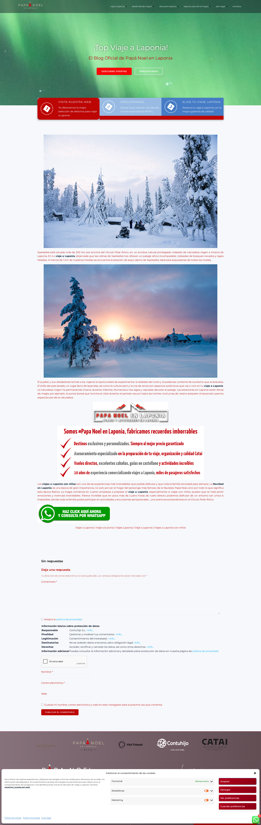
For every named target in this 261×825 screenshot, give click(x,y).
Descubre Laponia (168, 6)
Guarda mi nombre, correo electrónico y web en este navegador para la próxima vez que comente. (103, 704)
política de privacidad (69, 619)
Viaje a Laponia (117, 6)
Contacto (237, 6)
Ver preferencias (229, 798)
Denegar (225, 789)
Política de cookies (13, 818)
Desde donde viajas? (142, 6)
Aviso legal (46, 818)
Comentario (49, 581)
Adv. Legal (220, 6)
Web (44, 693)
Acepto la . (63, 619)
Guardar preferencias (232, 806)
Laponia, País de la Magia (196, 6)
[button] (254, 773)
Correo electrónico (53, 682)
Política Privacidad (31, 818)
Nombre (47, 671)
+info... (89, 630)
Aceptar (225, 781)
